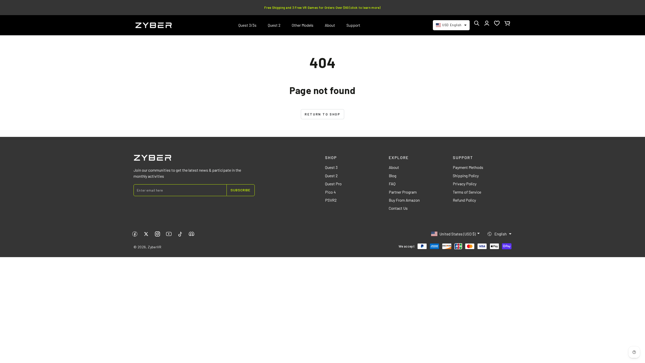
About (394, 167)
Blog (392, 175)
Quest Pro (333, 183)
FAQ (392, 183)
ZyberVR (154, 247)
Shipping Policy (466, 175)
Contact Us (398, 208)
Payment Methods (468, 167)
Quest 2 (331, 175)
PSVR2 (331, 200)
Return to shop (322, 114)
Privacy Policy (464, 183)
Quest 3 (331, 167)
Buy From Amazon (404, 200)
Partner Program (403, 192)
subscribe (240, 190)
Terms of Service (467, 192)
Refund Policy (464, 200)
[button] (477, 23)
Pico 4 (330, 192)
